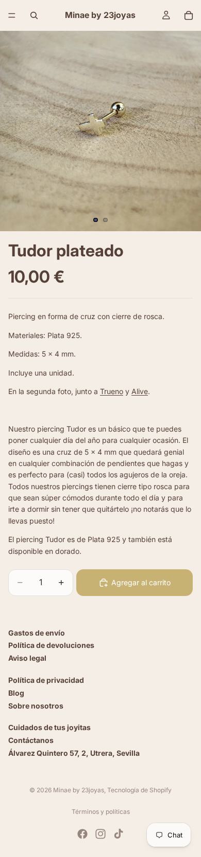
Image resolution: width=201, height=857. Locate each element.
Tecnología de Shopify (139, 790)
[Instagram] (100, 834)
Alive (139, 391)
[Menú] (12, 15)
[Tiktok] (118, 834)
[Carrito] (188, 15)
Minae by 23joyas (78, 790)
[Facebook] (82, 834)
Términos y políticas (101, 811)
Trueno (111, 391)
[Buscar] (34, 15)
